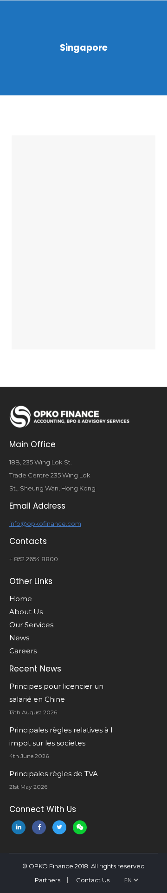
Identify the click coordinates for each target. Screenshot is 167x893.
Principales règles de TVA (53, 773)
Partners (47, 880)
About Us (26, 611)
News (19, 637)
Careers (23, 650)
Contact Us (92, 880)
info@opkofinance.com (45, 523)
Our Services (31, 624)
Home (20, 598)
